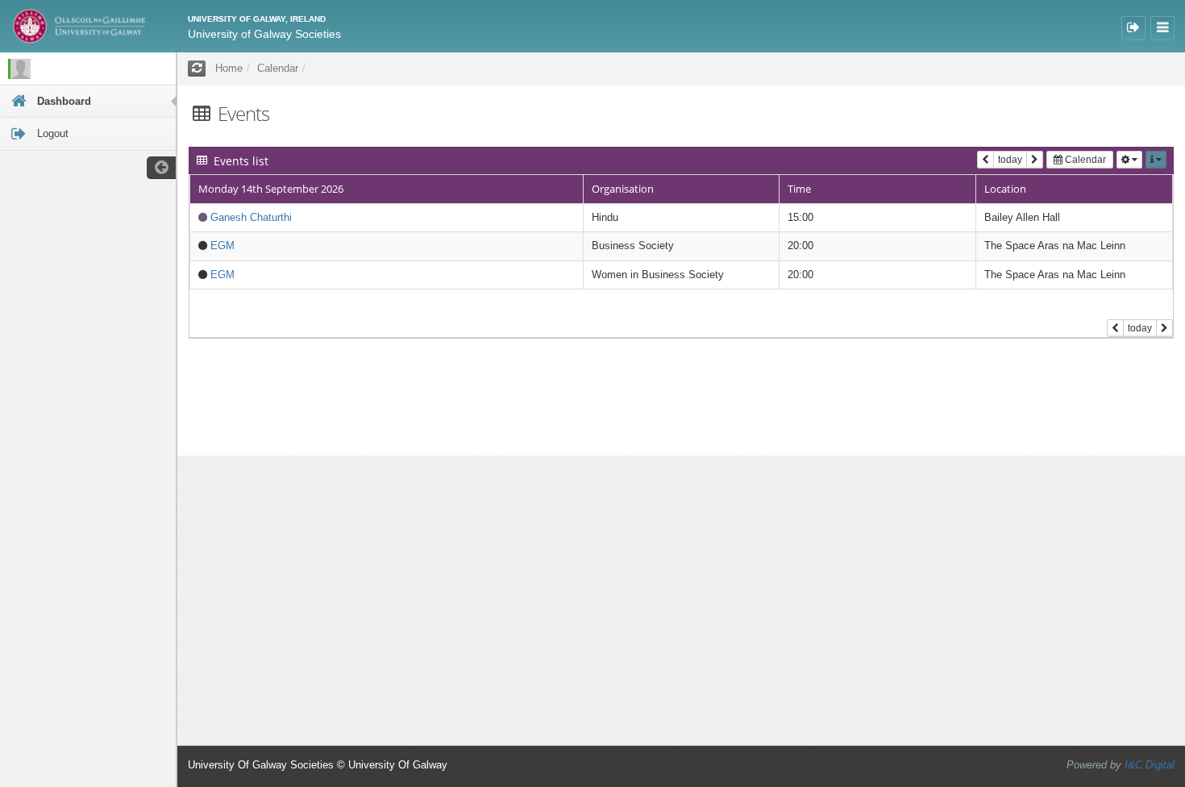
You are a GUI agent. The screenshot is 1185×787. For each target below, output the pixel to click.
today (1010, 159)
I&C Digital (1150, 765)
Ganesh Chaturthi (251, 217)
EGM (222, 245)
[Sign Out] (1133, 28)
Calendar (1084, 159)
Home (229, 68)
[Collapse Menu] (1162, 28)
